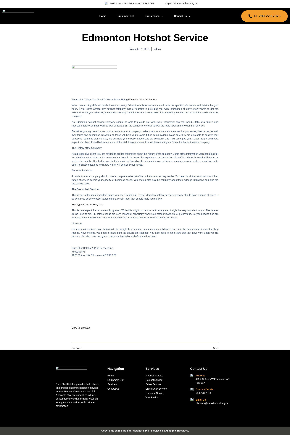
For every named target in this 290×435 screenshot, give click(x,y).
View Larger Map (81, 328)
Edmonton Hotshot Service (142, 99)
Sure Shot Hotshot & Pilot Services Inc (143, 430)
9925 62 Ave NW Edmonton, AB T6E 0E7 (132, 3)
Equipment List (125, 16)
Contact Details (204, 389)
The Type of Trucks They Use (87, 204)
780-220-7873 (203, 393)
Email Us (201, 399)
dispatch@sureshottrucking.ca (181, 3)
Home (102, 16)
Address (200, 375)
